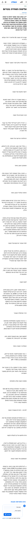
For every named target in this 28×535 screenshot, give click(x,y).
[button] (21, 2)
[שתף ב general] (2, 2)
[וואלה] (14, 2)
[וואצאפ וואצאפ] (5, 2)
